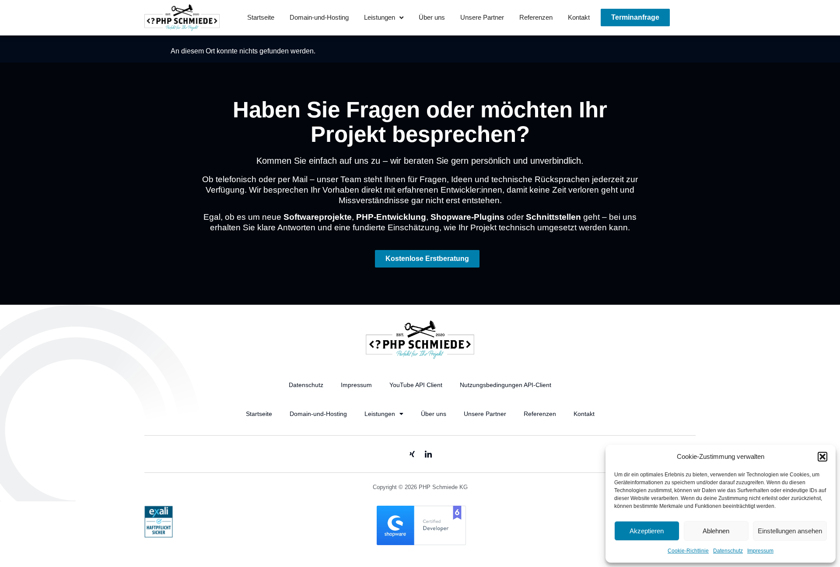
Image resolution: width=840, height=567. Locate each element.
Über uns (432, 17)
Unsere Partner (482, 17)
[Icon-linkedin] (428, 454)
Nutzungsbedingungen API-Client (505, 384)
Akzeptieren (647, 531)
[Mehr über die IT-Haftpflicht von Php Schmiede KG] (158, 535)
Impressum (760, 551)
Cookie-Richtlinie (688, 551)
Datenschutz (728, 551)
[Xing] (412, 454)
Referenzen (536, 17)
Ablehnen (716, 531)
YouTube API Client (415, 384)
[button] (822, 456)
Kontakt (579, 17)
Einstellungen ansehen (790, 531)
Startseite (260, 17)
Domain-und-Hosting (319, 17)
